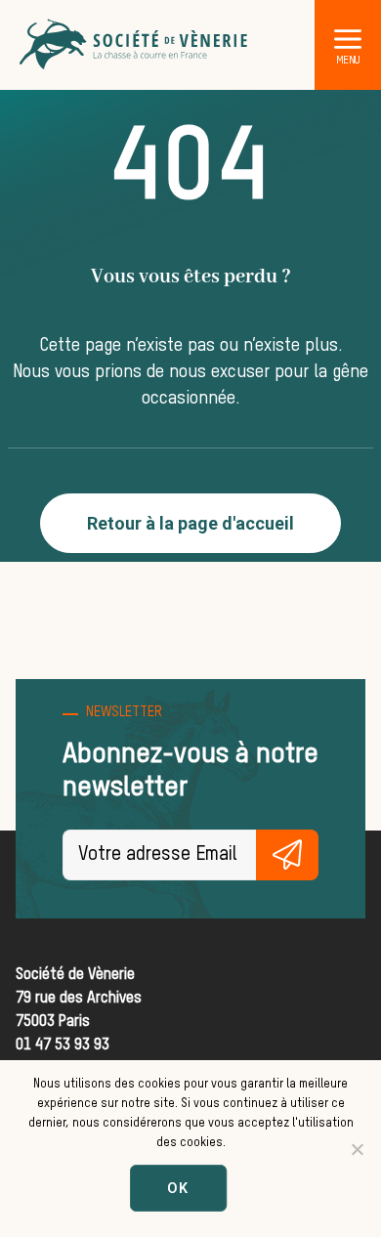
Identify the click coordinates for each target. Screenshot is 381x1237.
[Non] (356, 1149)
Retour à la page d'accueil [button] (190, 523)
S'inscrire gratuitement (287, 855)
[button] (347, 38)
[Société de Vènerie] (135, 45)
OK (179, 1187)
